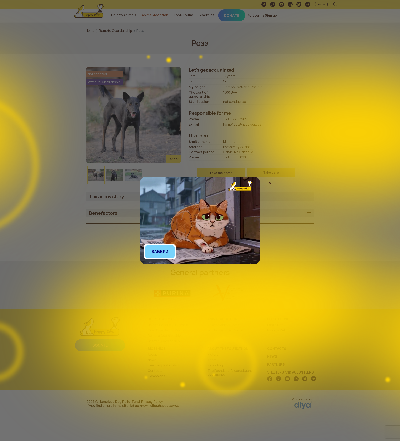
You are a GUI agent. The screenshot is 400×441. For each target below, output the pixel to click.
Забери (159, 251)
